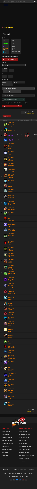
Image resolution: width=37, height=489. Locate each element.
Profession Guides (7, 443)
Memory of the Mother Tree (11, 255)
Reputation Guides (25, 446)
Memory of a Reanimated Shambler (11, 273)
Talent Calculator (7, 449)
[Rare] (5, 45)
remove (24, 92)
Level (23, 103)
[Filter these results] (25, 112)
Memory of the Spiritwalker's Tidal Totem (11, 403)
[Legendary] (5, 48)
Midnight (5, 455)
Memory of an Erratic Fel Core (12, 341)
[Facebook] (20, 480)
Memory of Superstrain (11, 213)
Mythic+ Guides (7, 440)
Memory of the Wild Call (11, 129)
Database (6, 27)
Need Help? (6, 470)
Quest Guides (23, 443)
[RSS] (26, 480)
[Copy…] (22, 112)
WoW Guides (6, 428)
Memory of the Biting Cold (12, 190)
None (12, 103)
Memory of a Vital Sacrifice (11, 347)
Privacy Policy (13, 476)
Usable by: (5, 80)
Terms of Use (23, 476)
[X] (14, 480)
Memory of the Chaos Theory (11, 124)
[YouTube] (23, 480)
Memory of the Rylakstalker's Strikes (11, 368)
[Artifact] (5, 49)
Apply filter (6, 106)
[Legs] (15, 53)
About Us (23, 470)
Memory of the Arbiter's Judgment (11, 297)
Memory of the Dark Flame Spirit (11, 285)
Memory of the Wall (11, 185)
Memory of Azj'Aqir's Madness (11, 248)
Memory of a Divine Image (11, 230)
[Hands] (15, 48)
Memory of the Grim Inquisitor (11, 175)
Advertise (31, 470)
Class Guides (6, 431)
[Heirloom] (5, 51)
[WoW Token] (5, 53)
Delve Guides (6, 434)
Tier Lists (5, 452)
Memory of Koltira (11, 318)
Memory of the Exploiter (11, 208)
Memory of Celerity (11, 385)
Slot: (12, 38)
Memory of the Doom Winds (11, 396)
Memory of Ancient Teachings (11, 267)
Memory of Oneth (11, 362)
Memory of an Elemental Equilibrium (12, 303)
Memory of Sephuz (11, 308)
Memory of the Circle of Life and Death (11, 236)
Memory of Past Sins (11, 134)
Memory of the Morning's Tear (12, 224)
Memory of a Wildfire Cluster (11, 261)
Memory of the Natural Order (11, 323)
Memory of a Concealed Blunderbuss (11, 356)
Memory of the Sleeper (11, 164)
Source (30, 103)
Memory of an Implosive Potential (12, 159)
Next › (29, 113)
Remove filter (16, 106)
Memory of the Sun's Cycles (11, 329)
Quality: (4, 38)
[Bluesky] (17, 480)
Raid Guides (5, 446)
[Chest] (15, 43)
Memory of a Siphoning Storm (11, 152)
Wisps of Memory (10, 140)
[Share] (35, 1)
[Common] (5, 42)
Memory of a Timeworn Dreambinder (11, 291)
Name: (4, 62)
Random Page (21, 473)
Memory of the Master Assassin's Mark (11, 196)
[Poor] (5, 40)
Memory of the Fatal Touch (11, 242)
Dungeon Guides (24, 437)
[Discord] (11, 480)
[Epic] (5, 46)
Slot (18, 103)
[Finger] (15, 46)
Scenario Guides (24, 452)
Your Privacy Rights (10, 473)
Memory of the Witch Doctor (11, 335)
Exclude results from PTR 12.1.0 (14, 100)
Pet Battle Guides (24, 449)
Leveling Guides (7, 437)
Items (12, 27)
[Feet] (15, 45)
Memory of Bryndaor (11, 313)
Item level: (5, 68)
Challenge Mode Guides (26, 455)
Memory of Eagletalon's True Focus (11, 169)
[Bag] (15, 42)
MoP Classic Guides (25, 428)
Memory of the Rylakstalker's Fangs (11, 146)
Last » (33, 113)
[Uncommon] (5, 43)
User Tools (15, 470)
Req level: (5, 74)
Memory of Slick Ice (11, 380)
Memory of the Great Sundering (11, 390)
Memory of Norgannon (11, 181)
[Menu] (1, 1)
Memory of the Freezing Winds (11, 203)
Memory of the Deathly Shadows (11, 279)
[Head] (15, 49)
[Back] (15, 40)
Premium (30, 473)
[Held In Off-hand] (15, 51)
